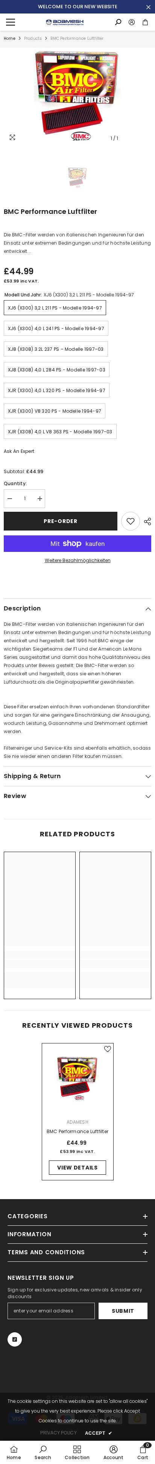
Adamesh (77, 1122)
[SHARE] (145, 522)
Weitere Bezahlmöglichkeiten (78, 560)
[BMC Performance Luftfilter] (77, 1078)
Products (33, 38)
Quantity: (15, 483)
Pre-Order (60, 521)
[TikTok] (15, 1339)
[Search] (118, 22)
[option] (77, 97)
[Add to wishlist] (130, 521)
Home (9, 38)
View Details (77, 1167)
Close (148, 7)
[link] (39, 964)
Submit (123, 1311)
